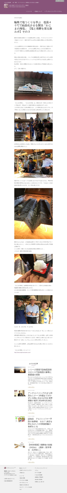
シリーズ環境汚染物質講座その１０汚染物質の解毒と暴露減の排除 (40, 372)
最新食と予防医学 (39, 477)
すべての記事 (38, 472)
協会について (38, 11)
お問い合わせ (60, 0)
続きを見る (31, 387)
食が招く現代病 (38, 479)
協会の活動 (22, 478)
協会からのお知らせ (24, 484)
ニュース (29, 11)
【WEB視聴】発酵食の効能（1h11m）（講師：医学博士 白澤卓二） (40, 447)
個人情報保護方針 (8, 481)
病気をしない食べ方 (39, 481)
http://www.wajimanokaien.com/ (22, 352)
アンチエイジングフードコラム (54, 11)
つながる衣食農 (38, 474)
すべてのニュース (24, 482)
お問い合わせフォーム (9, 478)
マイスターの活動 (24, 480)
